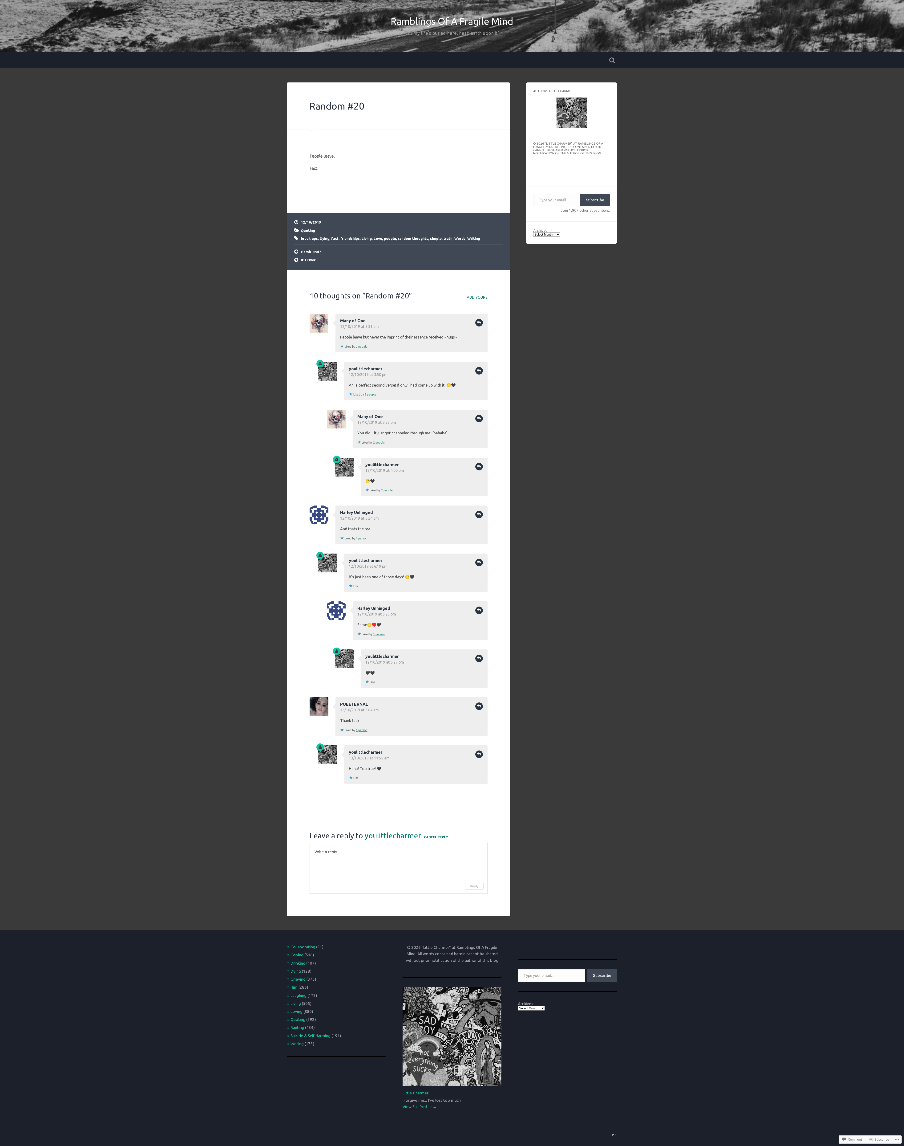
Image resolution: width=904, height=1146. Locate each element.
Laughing (299, 995)
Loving (297, 1011)
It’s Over (308, 260)
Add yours (477, 297)
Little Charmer (415, 1093)
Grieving (298, 979)
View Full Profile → (420, 1106)
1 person (361, 538)
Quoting (308, 230)
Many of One (353, 320)
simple (436, 239)
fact (335, 239)
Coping (297, 955)
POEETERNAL (354, 704)
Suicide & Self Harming (311, 1035)
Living (367, 239)
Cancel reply (436, 837)
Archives (540, 230)
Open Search (612, 60)
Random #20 (337, 106)
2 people (361, 346)
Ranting (297, 1027)
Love (378, 239)
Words (459, 239)
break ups (309, 239)
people (390, 239)
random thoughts (413, 239)
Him (294, 987)
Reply (479, 322)
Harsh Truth (311, 252)
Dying (324, 239)
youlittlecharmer (365, 368)
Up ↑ (613, 1135)
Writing (473, 239)
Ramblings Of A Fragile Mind (452, 21)
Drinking (298, 963)
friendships (350, 239)
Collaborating (303, 947)
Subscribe (595, 199)
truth (448, 239)
